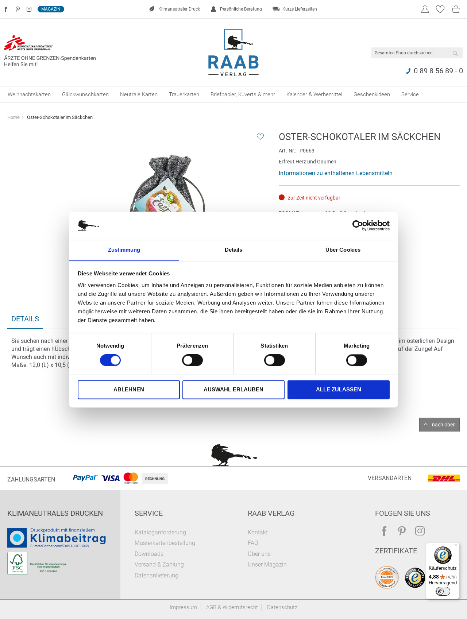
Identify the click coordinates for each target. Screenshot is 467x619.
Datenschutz (282, 607)
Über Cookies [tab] (342, 250)
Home (13, 117)
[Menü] (455, 546)
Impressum (183, 607)
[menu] (233, 94)
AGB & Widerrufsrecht (232, 607)
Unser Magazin (267, 564)
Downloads (149, 553)
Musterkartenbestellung (165, 542)
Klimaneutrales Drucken (55, 513)
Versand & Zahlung (159, 564)
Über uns (259, 553)
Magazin (51, 9)
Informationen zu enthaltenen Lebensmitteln (336, 173)
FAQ (253, 542)
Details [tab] (234, 250)
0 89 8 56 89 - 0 (438, 70)
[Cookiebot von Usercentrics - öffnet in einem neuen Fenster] (358, 225)
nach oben (444, 425)
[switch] (192, 361)
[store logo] (233, 52)
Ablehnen (128, 389)
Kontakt (258, 532)
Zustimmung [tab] (124, 250)
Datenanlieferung (156, 575)
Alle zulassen (338, 389)
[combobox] (417, 53)
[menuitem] (29, 94)
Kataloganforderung (160, 532)
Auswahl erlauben (233, 389)
